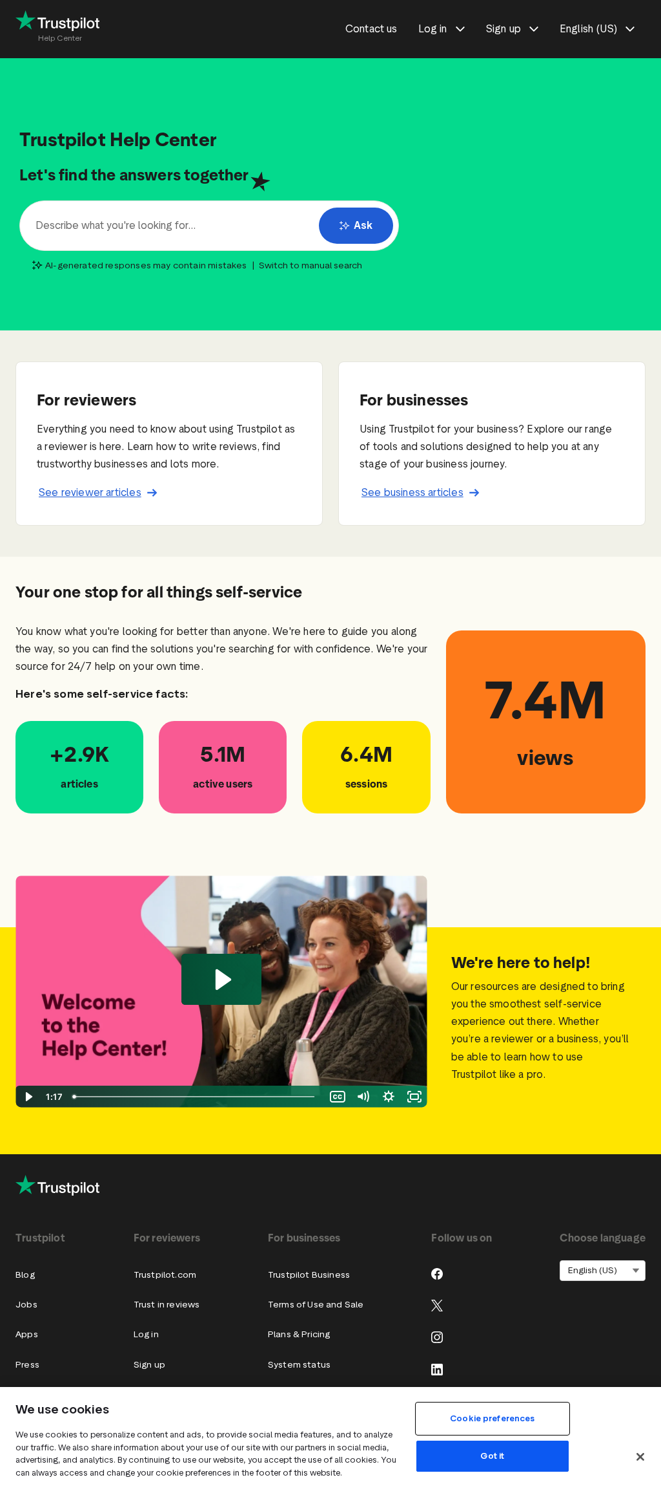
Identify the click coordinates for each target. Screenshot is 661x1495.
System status (299, 1364)
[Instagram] (437, 1337)
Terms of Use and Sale (316, 1304)
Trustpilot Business (309, 1274)
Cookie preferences (492, 1418)
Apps (26, 1334)
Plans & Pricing (299, 1334)
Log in (146, 1334)
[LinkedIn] (437, 1369)
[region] (330, 1441)
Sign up (149, 1364)
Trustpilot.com (165, 1274)
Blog (25, 1274)
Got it (492, 1456)
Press (27, 1364)
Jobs (26, 1304)
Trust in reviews (167, 1304)
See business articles (412, 492)
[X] (437, 1305)
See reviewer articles (90, 492)
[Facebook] (437, 1274)
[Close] (640, 1457)
